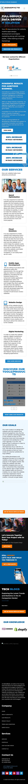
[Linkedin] (21, 773)
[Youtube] (7, 773)
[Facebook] (3, 773)
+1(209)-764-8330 (8, 768)
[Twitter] (10, 773)
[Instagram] (17, 773)
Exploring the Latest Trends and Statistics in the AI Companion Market (13, 595)
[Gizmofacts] (10, 8)
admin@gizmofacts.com (10, 766)
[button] (2, 630)
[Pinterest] (14, 773)
